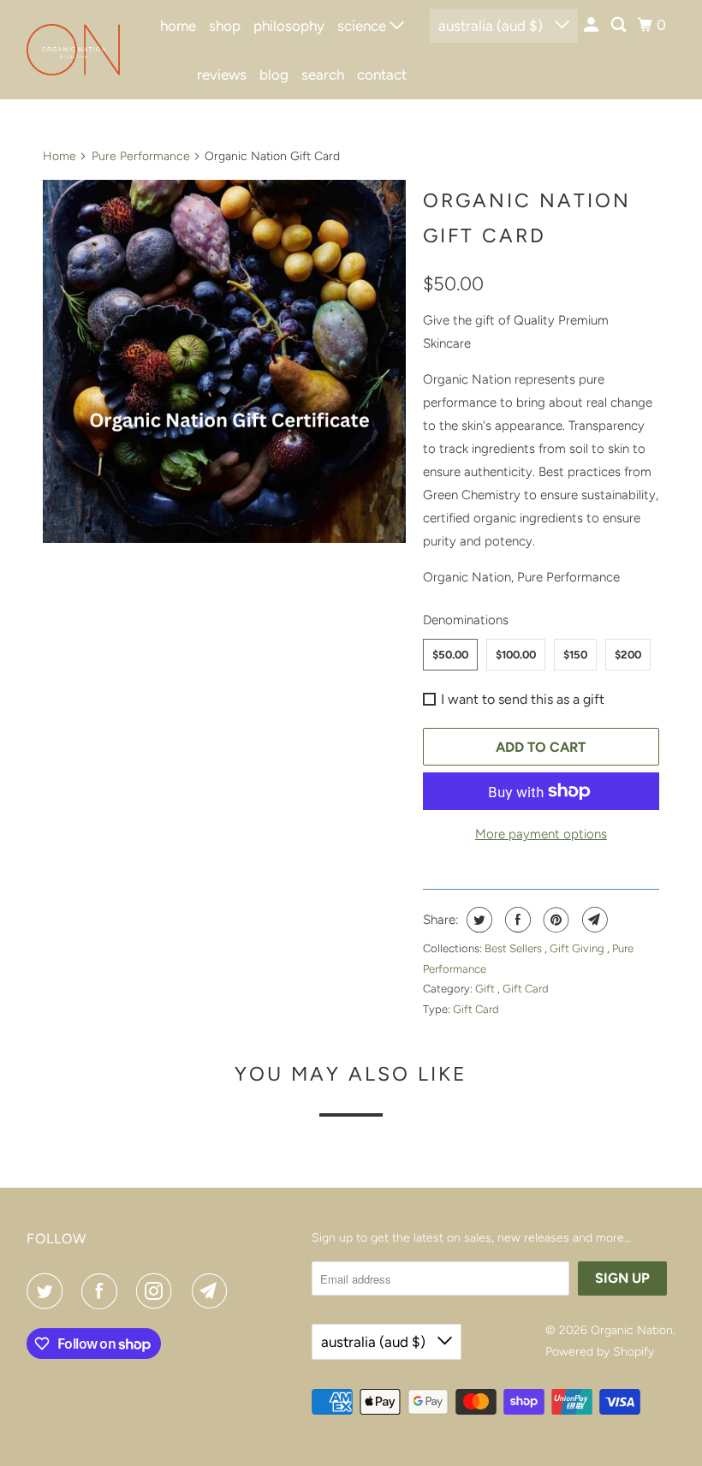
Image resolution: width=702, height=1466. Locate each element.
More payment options (541, 834)
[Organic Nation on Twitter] (48, 1291)
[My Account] (592, 25)
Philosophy (288, 25)
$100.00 (516, 654)
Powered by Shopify (599, 1351)
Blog (274, 74)
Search (322, 74)
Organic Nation (632, 1330)
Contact (382, 74)
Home (178, 25)
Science (363, 25)
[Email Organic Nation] (213, 1291)
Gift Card (526, 988)
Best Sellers (514, 948)
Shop (225, 25)
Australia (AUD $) (492, 25)
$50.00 (450, 654)
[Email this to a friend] (593, 920)
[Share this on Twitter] (477, 920)
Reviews (222, 74)
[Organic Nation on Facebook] (102, 1291)
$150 (575, 654)
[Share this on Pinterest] (554, 920)
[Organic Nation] (74, 49)
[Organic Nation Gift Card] (224, 361)
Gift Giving (578, 948)
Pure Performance (141, 156)
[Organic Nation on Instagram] (157, 1291)
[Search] (620, 25)
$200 (628, 654)
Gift (486, 988)
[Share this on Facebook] (516, 920)
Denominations (466, 620)
